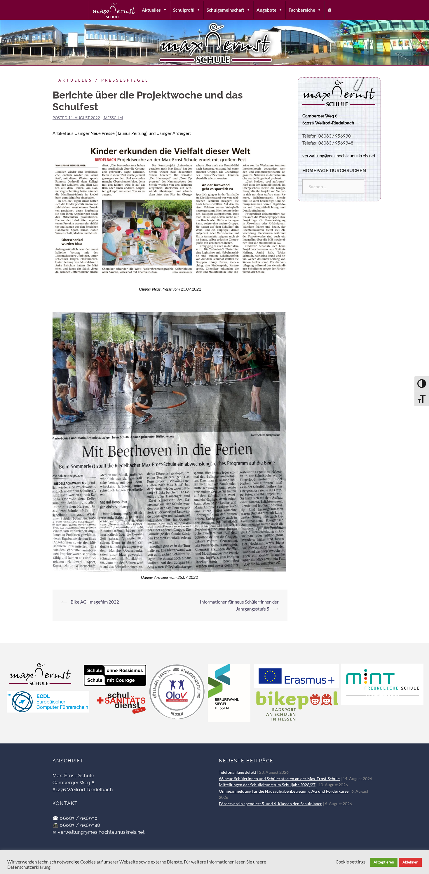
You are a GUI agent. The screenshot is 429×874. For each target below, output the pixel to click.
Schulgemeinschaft (225, 10)
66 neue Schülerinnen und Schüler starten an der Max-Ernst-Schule (279, 778)
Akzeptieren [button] (384, 862)
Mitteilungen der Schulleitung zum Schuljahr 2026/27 (267, 784)
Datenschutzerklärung (28, 867)
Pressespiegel (125, 80)
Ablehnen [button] (410, 862)
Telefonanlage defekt (237, 772)
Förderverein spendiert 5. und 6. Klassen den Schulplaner (270, 803)
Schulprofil (183, 10)
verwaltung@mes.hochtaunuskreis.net (101, 832)
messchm (113, 117)
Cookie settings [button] (351, 861)
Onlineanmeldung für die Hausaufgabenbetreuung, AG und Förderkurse (283, 791)
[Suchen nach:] (333, 186)
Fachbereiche (302, 10)
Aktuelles (151, 10)
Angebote (266, 10)
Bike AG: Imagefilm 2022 (95, 601)
